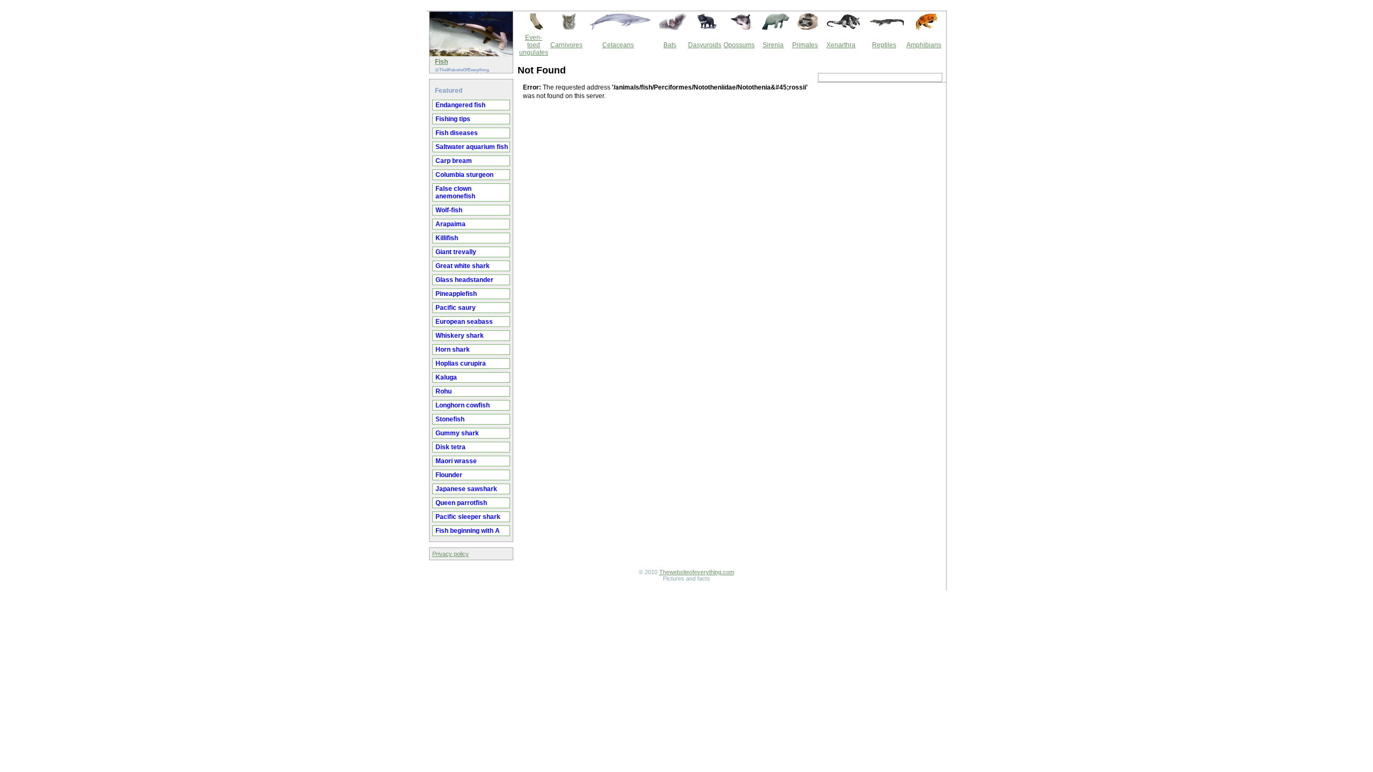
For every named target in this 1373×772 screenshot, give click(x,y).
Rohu (443, 391)
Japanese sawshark (466, 489)
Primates (805, 45)
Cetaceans (618, 45)
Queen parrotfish (461, 503)
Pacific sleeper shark (467, 517)
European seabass (464, 321)
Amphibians (923, 45)
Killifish (446, 238)
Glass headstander (464, 280)
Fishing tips (452, 119)
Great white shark (462, 266)
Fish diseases (456, 133)
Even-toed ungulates (533, 45)
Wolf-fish (448, 210)
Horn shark (452, 349)
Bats (669, 45)
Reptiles (884, 45)
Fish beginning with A (467, 531)
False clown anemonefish (455, 192)
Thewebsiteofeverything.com (696, 572)
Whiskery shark (459, 335)
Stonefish (449, 419)
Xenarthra (840, 45)
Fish (441, 61)
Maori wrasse (456, 461)
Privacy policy (450, 554)
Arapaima (450, 224)
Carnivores (566, 45)
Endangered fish (460, 105)
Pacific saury (455, 307)
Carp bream (453, 161)
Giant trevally (455, 252)
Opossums (739, 45)
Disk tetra (450, 447)
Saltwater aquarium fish (471, 147)
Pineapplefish (456, 294)
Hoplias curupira (460, 363)
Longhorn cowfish (462, 405)
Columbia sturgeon (464, 175)
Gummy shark (457, 433)
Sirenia (773, 45)
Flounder (448, 475)
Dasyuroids (704, 45)
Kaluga (446, 377)
